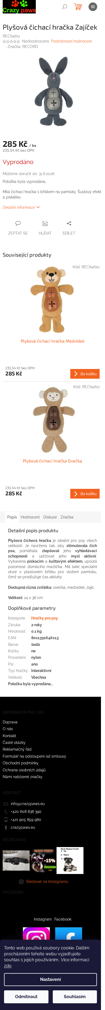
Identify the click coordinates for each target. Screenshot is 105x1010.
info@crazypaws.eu (28, 804)
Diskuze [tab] (50, 517)
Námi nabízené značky (23, 777)
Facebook (62, 919)
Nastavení (50, 979)
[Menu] (93, 6)
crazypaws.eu (23, 827)
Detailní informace (19, 207)
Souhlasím (75, 996)
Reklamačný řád (17, 749)
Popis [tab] (12, 517)
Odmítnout (26, 996)
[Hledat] (64, 6)
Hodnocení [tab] (30, 517)
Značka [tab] (67, 517)
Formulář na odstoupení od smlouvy (34, 756)
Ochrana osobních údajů (24, 770)
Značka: (23, 46)
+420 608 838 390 (26, 811)
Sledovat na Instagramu (47, 881)
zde (7, 965)
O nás (8, 729)
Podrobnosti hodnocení (71, 41)
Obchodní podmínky (20, 763)
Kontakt (9, 736)
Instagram (43, 919)
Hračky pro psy (44, 618)
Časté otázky (14, 742)
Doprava (10, 722)
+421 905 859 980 (26, 819)
